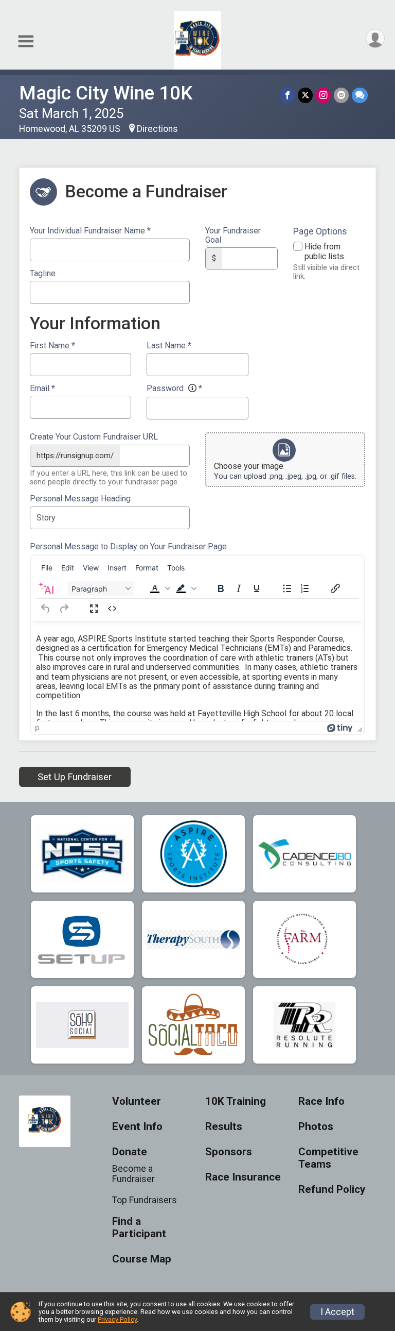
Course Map (141, 1259)
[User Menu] (375, 38)
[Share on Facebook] (287, 95)
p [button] (37, 727)
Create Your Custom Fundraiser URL (94, 437)
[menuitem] (47, 567)
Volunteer (136, 1101)
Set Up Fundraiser (75, 776)
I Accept (337, 1312)
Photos (315, 1127)
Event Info (137, 1127)
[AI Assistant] (46, 588)
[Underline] (256, 588)
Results (223, 1127)
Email (42, 388)
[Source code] (112, 608)
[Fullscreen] (94, 608)
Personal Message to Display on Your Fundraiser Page (128, 546)
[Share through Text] (360, 95)
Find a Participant (139, 1228)
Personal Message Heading (80, 498)
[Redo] (64, 608)
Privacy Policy (117, 1319)
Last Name (169, 345)
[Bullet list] (287, 588)
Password (174, 388)
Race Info (321, 1101)
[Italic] (238, 588)
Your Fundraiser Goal (233, 235)
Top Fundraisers (144, 1200)
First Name (52, 345)
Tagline (43, 273)
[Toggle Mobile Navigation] (25, 41)
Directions (157, 129)
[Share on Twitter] (305, 95)
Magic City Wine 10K (105, 93)
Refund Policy (331, 1189)
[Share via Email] (341, 95)
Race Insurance (243, 1177)
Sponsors (228, 1152)
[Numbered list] (305, 588)
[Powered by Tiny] (340, 727)
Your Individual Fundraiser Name (90, 230)
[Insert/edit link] (335, 588)
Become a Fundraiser (133, 1174)
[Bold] (220, 588)
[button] (160, 588)
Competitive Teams (328, 1158)
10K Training (235, 1101)
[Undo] (46, 608)
